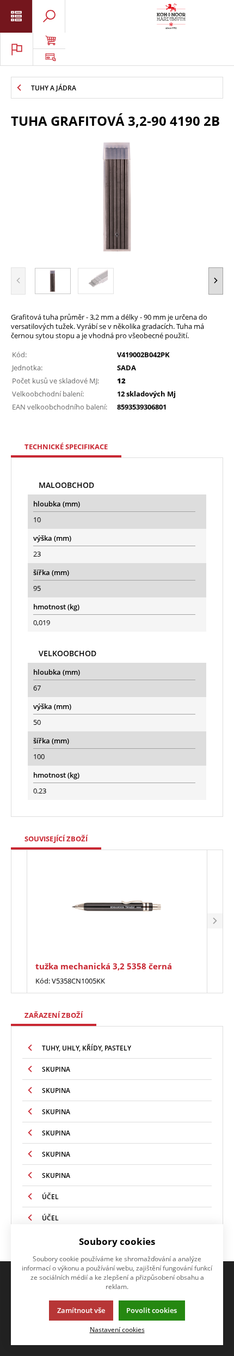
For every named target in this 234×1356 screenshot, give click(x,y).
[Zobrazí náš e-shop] (49, 41)
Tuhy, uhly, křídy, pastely (86, 1048)
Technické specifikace (66, 446)
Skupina (56, 1069)
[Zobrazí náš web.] (49, 57)
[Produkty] (171, 16)
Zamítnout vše (81, 1310)
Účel (50, 1196)
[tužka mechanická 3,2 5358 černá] (116, 907)
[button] (215, 280)
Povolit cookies (151, 1310)
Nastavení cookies (117, 1329)
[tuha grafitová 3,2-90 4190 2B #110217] (117, 196)
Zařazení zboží (53, 1015)
